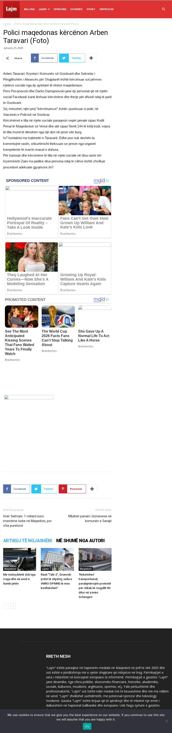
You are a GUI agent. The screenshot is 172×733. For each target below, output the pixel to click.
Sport (91, 9)
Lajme (43, 9)
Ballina (29, 9)
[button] (163, 9)
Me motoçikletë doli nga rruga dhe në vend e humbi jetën (19, 579)
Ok (87, 726)
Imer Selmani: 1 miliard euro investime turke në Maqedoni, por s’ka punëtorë (27, 521)
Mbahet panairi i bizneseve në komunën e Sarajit (90, 518)
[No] (166, 721)
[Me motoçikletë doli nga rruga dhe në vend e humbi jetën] (19, 559)
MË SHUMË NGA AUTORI (80, 540)
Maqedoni (10, 568)
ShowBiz (76, 9)
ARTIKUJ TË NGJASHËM (27, 540)
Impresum (106, 9)
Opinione (60, 9)
